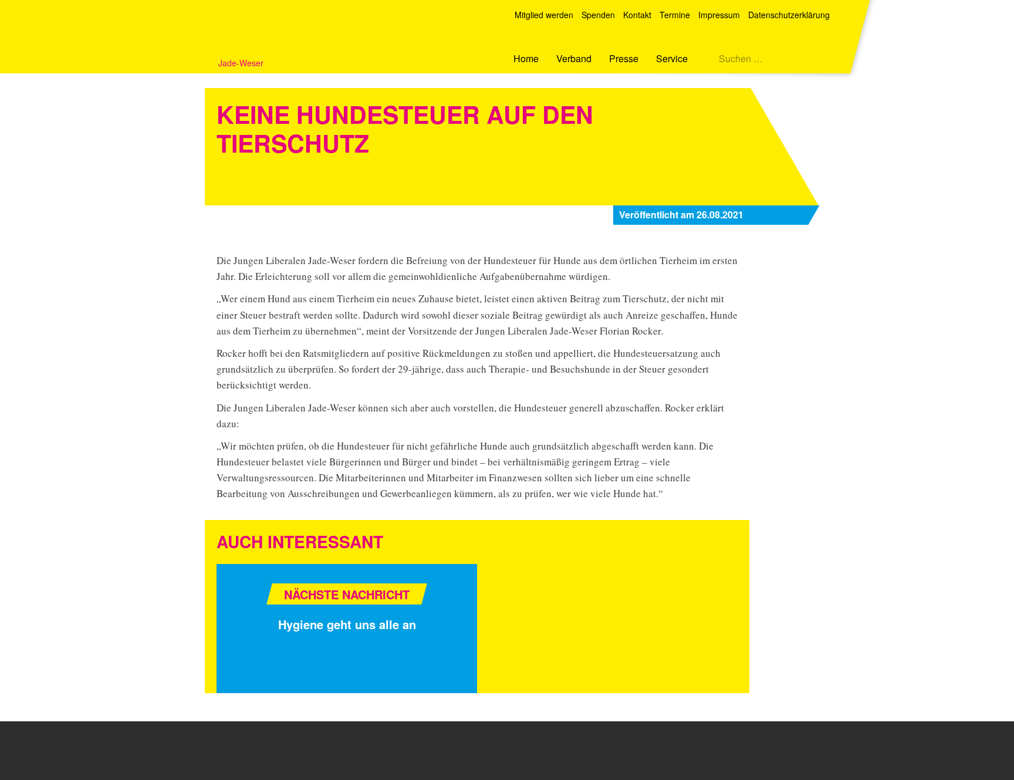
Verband (574, 58)
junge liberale (233, 750)
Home (526, 58)
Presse (623, 58)
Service (672, 58)
